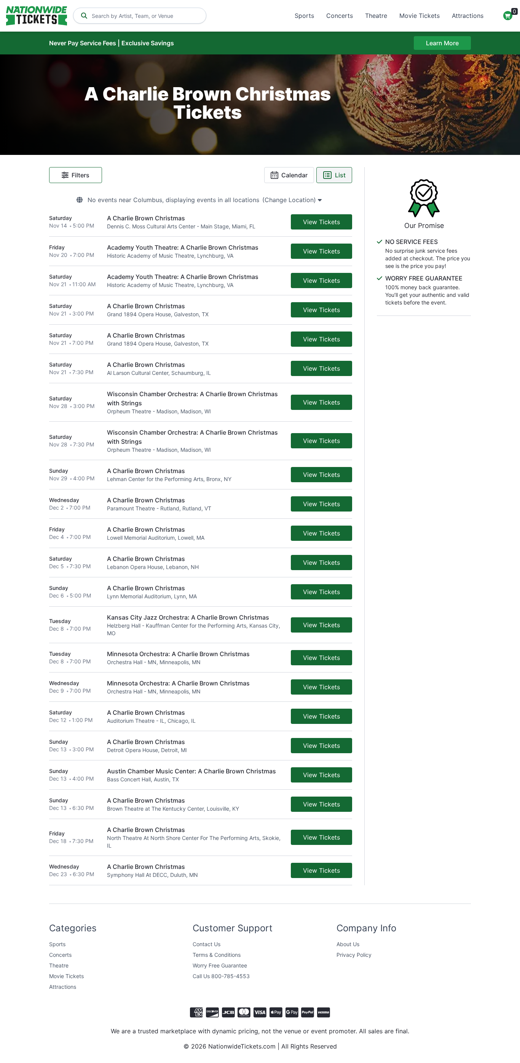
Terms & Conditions (217, 954)
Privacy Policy (354, 954)
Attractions (467, 15)
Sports (304, 15)
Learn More (442, 43)
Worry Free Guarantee (220, 965)
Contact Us (206, 944)
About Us (348, 944)
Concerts (339, 15)
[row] (200, 222)
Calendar (294, 175)
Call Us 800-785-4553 (221, 976)
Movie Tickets (419, 15)
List (340, 175)
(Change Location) (290, 200)
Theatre (376, 15)
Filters (80, 175)
